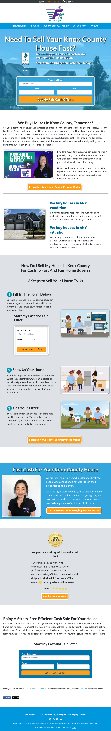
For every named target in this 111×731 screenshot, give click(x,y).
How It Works (19, 26)
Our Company (79, 26)
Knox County (29, 688)
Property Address (55, 80)
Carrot (74, 728)
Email (74, 88)
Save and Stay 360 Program (55, 26)
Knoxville (83, 688)
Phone (36, 88)
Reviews (94, 26)
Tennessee (39, 688)
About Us (34, 26)
